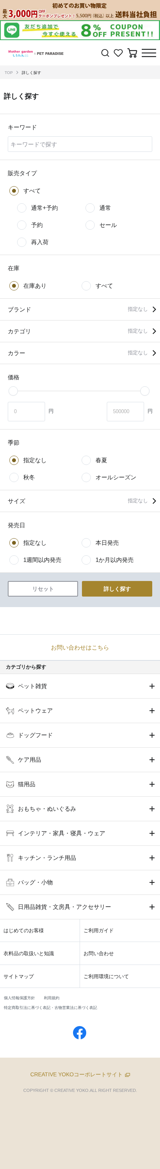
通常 (105, 207)
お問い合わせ (98, 953)
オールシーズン (116, 477)
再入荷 (40, 242)
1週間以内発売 (42, 559)
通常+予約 (44, 207)
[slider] (13, 391)
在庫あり (35, 285)
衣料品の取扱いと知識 (28, 953)
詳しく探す (31, 72)
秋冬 (29, 477)
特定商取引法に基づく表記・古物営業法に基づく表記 (50, 1007)
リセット (43, 589)
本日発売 (107, 542)
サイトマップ (18, 976)
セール (108, 225)
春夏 (101, 460)
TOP (9, 72)
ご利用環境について (106, 976)
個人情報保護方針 (19, 998)
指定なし (35, 460)
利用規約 (51, 998)
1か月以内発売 (115, 559)
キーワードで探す (33, 144)
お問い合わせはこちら (80, 647)
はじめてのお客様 (23, 930)
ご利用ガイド (98, 930)
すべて (32, 190)
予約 (37, 225)
